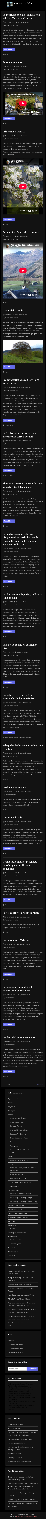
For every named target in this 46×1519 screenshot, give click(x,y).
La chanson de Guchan (18, 1178)
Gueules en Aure (13, 1186)
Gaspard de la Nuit (13, 310)
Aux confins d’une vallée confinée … (22, 232)
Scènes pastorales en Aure (17, 1233)
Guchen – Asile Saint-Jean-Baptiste (20, 1182)
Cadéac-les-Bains (16, 1240)
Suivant (39, 1084)
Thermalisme (12, 1237)
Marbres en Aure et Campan (18, 1217)
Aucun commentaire (11, 25)
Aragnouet (11, 1107)
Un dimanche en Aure (14, 787)
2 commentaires (10, 947)
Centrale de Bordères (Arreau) (20, 1194)
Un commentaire (10, 795)
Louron (11, 425)
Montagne (8, 738)
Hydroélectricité (13, 1190)
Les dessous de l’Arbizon (16, 939)
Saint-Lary (11, 1221)
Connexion (11, 1341)
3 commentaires (10, 998)
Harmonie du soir (12, 817)
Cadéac (10, 1156)
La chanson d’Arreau (15, 1209)
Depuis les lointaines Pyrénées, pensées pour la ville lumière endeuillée (20, 865)
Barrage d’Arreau (16, 1126)
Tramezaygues (15, 1244)
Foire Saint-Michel (16, 1174)
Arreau (10, 1115)
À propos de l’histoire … (16, 1099)
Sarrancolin (12, 1225)
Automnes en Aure (13, 62)
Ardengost (11, 1111)
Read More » (9, 49)
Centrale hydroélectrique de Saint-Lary (23, 1201)
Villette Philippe (24, 1299)
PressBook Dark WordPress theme (26, 1517)
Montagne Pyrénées (23, 3)
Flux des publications (15, 1345)
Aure (6, 54)
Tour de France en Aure (16, 1248)
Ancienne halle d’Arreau (18, 1118)
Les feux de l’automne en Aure (19, 1037)
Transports (14, 1146)
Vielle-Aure (11, 1256)
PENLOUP (11, 1299)
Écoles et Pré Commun (18, 1134)
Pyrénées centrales (18, 738)
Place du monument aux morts (21, 1142)
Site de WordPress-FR (15, 1353)
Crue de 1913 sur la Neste (19, 1130)
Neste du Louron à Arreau (19, 1138)
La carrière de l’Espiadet (16, 1205)
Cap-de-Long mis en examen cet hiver (21, 1500)
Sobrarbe (28, 738)
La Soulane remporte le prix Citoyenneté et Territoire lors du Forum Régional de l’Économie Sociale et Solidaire (23, 1486)
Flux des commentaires (16, 1349)
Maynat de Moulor (23, 22)
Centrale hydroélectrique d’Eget (21, 1197)
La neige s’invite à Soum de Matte (21, 912)
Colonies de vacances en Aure (18, 1160)
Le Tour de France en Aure (17, 1213)
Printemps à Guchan (14, 131)
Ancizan (10, 1103)
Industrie (13, 1229)
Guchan (10, 1164)
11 (12, 1084)
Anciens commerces (17, 1122)
